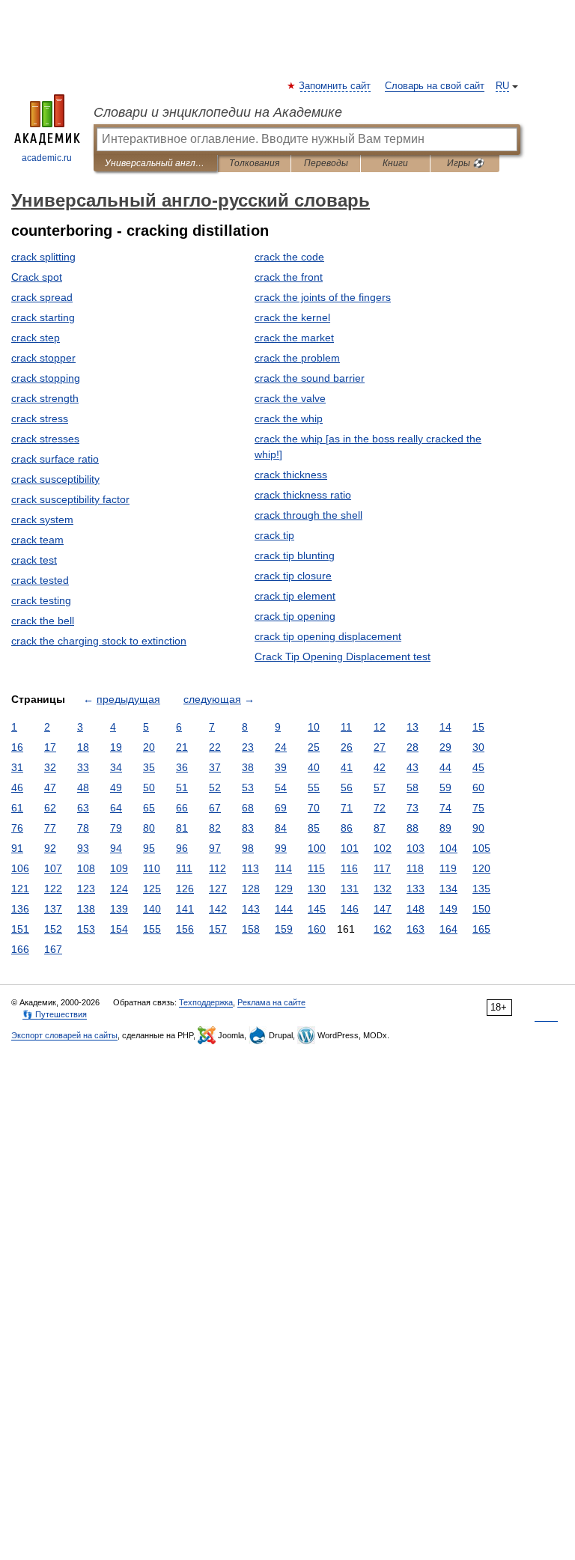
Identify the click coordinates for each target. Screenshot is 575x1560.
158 (251, 929)
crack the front (289, 277)
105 (481, 848)
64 (116, 808)
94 (116, 848)
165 (481, 929)
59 (445, 787)
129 (284, 889)
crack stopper (43, 358)
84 (281, 828)
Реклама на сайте (271, 1002)
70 (314, 808)
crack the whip (289, 418)
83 (248, 828)
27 (380, 747)
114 (283, 868)
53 (248, 787)
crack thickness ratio (303, 495)
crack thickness (291, 475)
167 (53, 949)
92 (50, 848)
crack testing (41, 600)
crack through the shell (308, 515)
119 (448, 868)
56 (347, 787)
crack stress (39, 418)
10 (314, 727)
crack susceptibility (55, 479)
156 (185, 929)
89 (445, 828)
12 (380, 727)
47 (50, 787)
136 (20, 909)
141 (185, 909)
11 (346, 727)
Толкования (254, 163)
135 (481, 889)
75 (478, 808)
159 (284, 929)
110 (151, 868)
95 (149, 848)
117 (382, 868)
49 (116, 787)
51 (182, 787)
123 (86, 889)
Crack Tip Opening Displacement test (343, 656)
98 (248, 848)
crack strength (45, 398)
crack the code (289, 257)
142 (218, 909)
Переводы (326, 163)
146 (350, 909)
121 (20, 889)
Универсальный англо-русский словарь (155, 163)
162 (383, 929)
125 (152, 889)
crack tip (274, 535)
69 (281, 808)
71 (347, 808)
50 (149, 787)
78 (83, 828)
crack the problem (297, 358)
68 (248, 808)
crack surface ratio (55, 459)
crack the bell (42, 621)
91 (17, 848)
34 (116, 767)
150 (481, 909)
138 (86, 909)
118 (415, 868)
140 (152, 909)
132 (383, 889)
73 (413, 808)
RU (502, 86)
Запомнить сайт (335, 86)
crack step (35, 338)
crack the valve (290, 398)
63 (83, 808)
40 (314, 767)
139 (119, 909)
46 (17, 787)
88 (413, 828)
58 (413, 787)
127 (218, 889)
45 (478, 767)
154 (119, 929)
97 (215, 848)
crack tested (40, 580)
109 (119, 868)
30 (478, 747)
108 (86, 868)
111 (184, 868)
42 (380, 767)
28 (413, 747)
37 (215, 767)
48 (83, 787)
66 (182, 808)
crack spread (42, 297)
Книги (395, 163)
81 (182, 828)
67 (215, 808)
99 (281, 848)
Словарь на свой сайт (434, 86)
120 (481, 868)
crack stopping (45, 378)
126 (185, 889)
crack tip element (295, 596)
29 (445, 747)
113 (250, 868)
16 (17, 747)
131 (350, 889)
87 (380, 828)
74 (445, 808)
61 (17, 808)
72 (380, 808)
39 (281, 767)
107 (53, 868)
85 (314, 828)
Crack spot (36, 277)
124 (119, 889)
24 (281, 747)
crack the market (294, 338)
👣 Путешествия (54, 1014)
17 (50, 747)
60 (478, 787)
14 (445, 727)
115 (316, 868)
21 (182, 747)
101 (350, 848)
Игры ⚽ (465, 163)
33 (83, 767)
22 (215, 747)
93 (83, 848)
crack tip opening (295, 616)
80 (149, 828)
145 (317, 909)
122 (53, 889)
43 (413, 767)
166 (20, 949)
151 (20, 929)
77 (50, 828)
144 (284, 909)
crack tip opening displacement (328, 636)
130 (317, 889)
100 (317, 848)
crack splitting (43, 257)
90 (478, 828)
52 (215, 787)
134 (448, 889)
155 (152, 929)
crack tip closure (293, 576)
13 (413, 727)
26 (347, 747)
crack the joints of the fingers (323, 297)
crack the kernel (292, 317)
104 (448, 848)
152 (53, 929)
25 (314, 747)
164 (448, 929)
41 (347, 767)
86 (347, 828)
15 (478, 727)
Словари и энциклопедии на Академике (218, 112)
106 (20, 868)
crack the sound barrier (310, 378)
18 (83, 747)
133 (416, 889)
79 (116, 828)
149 (448, 909)
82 (215, 828)
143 (251, 909)
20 (149, 747)
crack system (42, 519)
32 (50, 767)
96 (182, 848)
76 (17, 828)
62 (50, 808)
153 (86, 929)
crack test (34, 560)
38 (248, 767)
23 (248, 747)
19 (116, 747)
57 (380, 787)
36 (182, 767)
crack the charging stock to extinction (98, 641)
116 (349, 868)
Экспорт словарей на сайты (64, 1035)
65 (149, 808)
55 (314, 787)
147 (383, 909)
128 (251, 889)
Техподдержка (206, 1002)
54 (281, 787)
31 (17, 767)
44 (445, 767)
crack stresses (45, 439)
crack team (37, 540)
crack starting (43, 317)
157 (218, 929)
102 (383, 848)
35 (149, 767)
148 (416, 909)
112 (217, 868)
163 (416, 929)
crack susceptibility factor (70, 499)
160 (317, 929)
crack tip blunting (295, 555)
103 (416, 848)
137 (53, 909)
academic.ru (47, 158)
